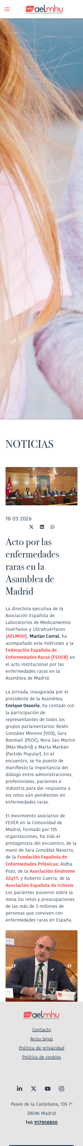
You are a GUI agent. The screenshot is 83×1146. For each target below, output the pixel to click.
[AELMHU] (41, 9)
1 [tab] (10, 995)
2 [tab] (17, 995)
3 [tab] (24, 995)
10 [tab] (72, 995)
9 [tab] (65, 995)
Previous (13, 966)
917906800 (46, 1122)
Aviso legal (41, 1039)
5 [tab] (38, 995)
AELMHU (16, 636)
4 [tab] (31, 995)
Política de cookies (41, 1057)
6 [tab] (45, 995)
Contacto (41, 1029)
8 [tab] (58, 995)
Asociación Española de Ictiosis (39, 885)
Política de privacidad (41, 1048)
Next (69, 966)
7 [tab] (52, 995)
